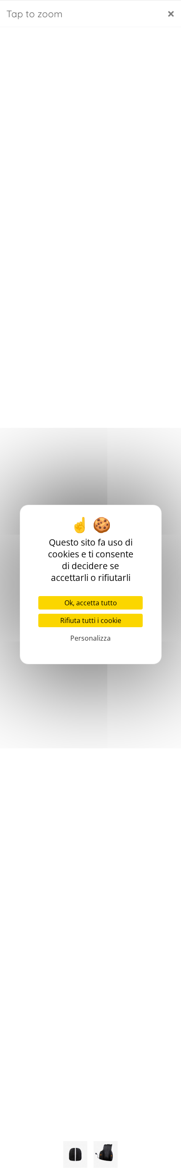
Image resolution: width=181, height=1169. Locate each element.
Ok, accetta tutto (90, 602)
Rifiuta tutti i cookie (90, 620)
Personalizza (90, 638)
